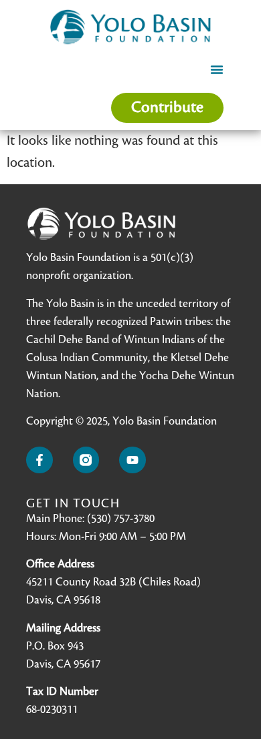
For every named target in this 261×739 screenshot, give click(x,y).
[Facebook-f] (39, 460)
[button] (217, 69)
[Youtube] (132, 460)
